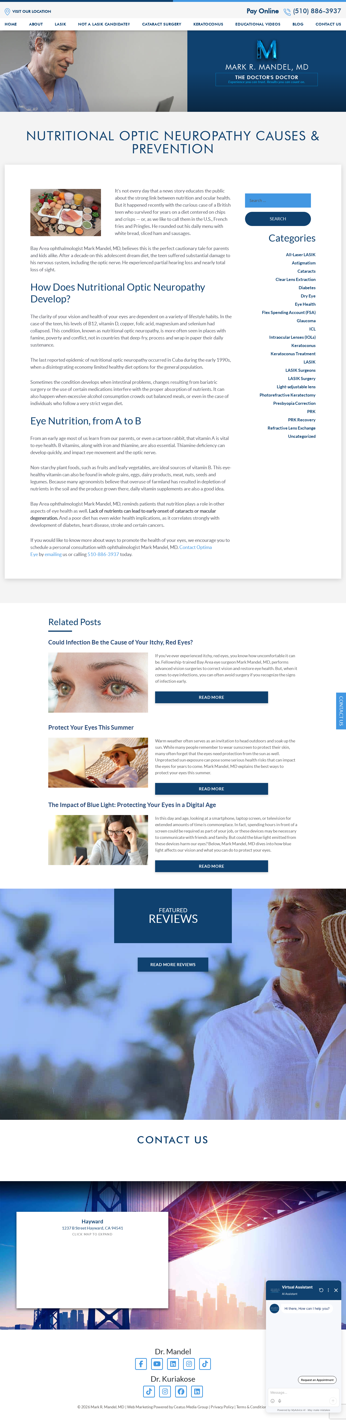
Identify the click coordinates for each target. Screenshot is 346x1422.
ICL (312, 328)
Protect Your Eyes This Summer (91, 727)
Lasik (60, 24)
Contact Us (328, 24)
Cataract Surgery (161, 24)
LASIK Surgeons (301, 370)
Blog (298, 24)
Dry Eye (308, 295)
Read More (211, 697)
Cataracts (307, 271)
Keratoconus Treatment (293, 353)
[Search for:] (278, 201)
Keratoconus (208, 24)
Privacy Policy (222, 1407)
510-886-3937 (103, 554)
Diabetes (307, 287)
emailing (53, 554)
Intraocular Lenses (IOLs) (292, 337)
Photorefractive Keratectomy (288, 395)
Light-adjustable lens (296, 386)
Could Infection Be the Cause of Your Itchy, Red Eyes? (120, 642)
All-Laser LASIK (301, 254)
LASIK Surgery (302, 378)
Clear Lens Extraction (296, 279)
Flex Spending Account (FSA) (289, 312)
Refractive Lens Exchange (292, 428)
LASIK (310, 362)
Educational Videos (257, 24)
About (36, 24)
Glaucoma (306, 320)
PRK (311, 411)
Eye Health (305, 304)
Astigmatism (304, 262)
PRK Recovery (302, 419)
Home (11, 24)
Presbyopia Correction (294, 403)
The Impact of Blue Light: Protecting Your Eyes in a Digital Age (132, 804)
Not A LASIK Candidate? (104, 24)
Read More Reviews (172, 964)
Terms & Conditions (252, 1407)
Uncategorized (302, 436)
